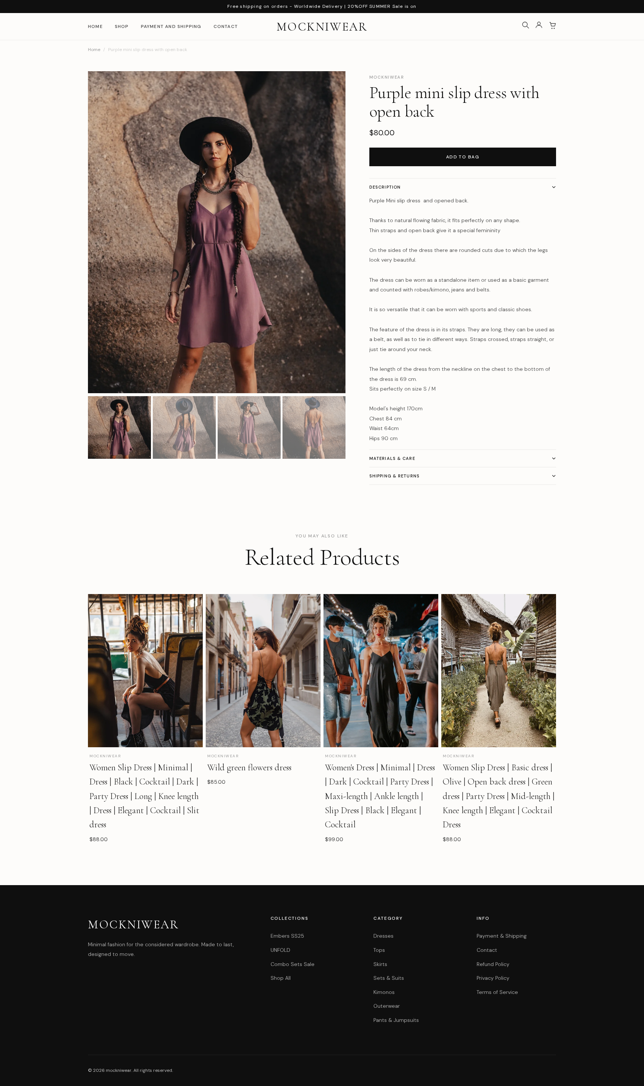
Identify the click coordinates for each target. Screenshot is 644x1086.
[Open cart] (552, 26)
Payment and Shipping (171, 26)
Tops (379, 950)
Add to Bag (462, 157)
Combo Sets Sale (293, 964)
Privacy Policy (493, 978)
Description (385, 187)
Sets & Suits (388, 978)
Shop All (281, 978)
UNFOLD (280, 950)
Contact (226, 26)
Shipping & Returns (394, 476)
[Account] (539, 26)
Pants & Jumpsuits (396, 1020)
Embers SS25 (287, 935)
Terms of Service (497, 992)
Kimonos (384, 992)
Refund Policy (493, 964)
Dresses (383, 935)
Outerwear (386, 1006)
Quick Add (145, 816)
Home (95, 26)
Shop (122, 26)
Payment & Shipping (502, 935)
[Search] (525, 26)
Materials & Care (392, 458)
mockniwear (322, 26)
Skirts (380, 964)
